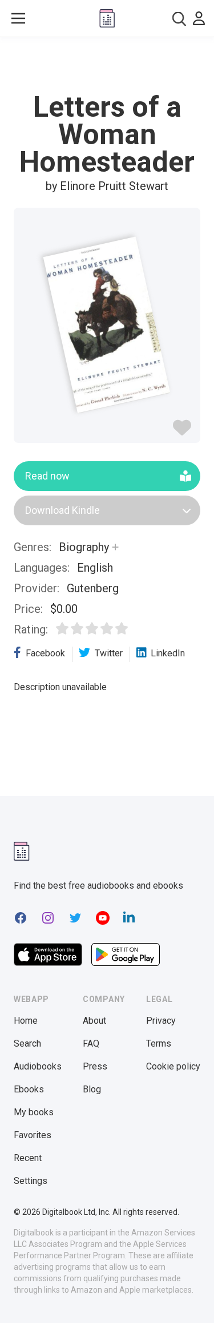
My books (34, 1112)
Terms (158, 1043)
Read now (47, 476)
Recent (28, 1157)
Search (27, 1043)
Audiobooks (38, 1066)
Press (95, 1066)
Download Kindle (62, 510)
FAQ (91, 1043)
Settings (30, 1180)
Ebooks (29, 1089)
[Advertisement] (107, 65)
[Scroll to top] (193, 1297)
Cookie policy (173, 1066)
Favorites (32, 1135)
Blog (92, 1089)
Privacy (161, 1020)
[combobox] (179, 18)
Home (26, 1020)
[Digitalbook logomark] (22, 851)
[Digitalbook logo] (107, 18)
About (94, 1020)
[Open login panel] (199, 18)
